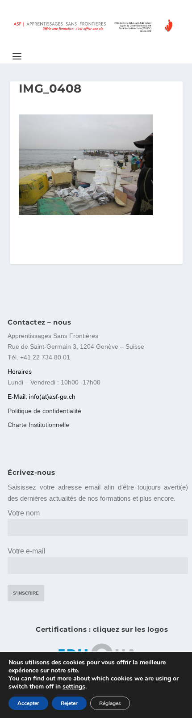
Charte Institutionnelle (38, 424)
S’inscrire (26, 593)
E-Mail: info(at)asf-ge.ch (41, 396)
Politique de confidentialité (44, 410)
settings (74, 687)
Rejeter (69, 703)
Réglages (110, 703)
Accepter (28, 703)
